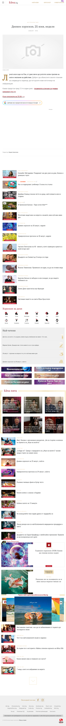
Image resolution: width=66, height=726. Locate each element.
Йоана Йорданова (12, 541)
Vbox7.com (49, 706)
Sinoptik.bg (57, 706)
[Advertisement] (27, 127)
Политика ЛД (20, 711)
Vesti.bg (24, 706)
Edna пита (10, 390)
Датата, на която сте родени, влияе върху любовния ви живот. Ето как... (25, 337)
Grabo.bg (31, 708)
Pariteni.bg (39, 708)
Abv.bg (7, 706)
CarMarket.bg (48, 708)
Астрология (33, 22)
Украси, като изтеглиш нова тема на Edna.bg (33, 595)
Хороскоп (47, 2)
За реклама (30, 711)
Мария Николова (13, 152)
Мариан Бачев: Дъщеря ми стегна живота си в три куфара (21, 345)
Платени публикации (42, 711)
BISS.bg (56, 708)
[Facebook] (38, 700)
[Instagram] (43, 700)
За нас (12, 711)
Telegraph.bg (22, 708)
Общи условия (22, 720)
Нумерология (59, 2)
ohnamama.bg (31, 181)
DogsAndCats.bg (12, 708)
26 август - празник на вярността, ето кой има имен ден (20, 353)
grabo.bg (21, 202)
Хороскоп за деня (12, 308)
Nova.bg (31, 706)
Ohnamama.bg (16, 706)
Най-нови (35, 2)
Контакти (52, 711)
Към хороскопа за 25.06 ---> (13, 96)
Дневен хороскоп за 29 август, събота (14, 362)
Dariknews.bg (39, 706)
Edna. (13, 2)
